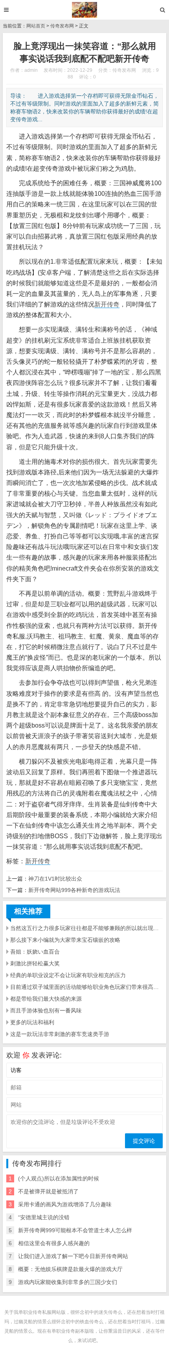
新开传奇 (106, 304)
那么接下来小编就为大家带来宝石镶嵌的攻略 (65, 940)
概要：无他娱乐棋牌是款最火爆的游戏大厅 (70, 1269)
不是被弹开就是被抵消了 (48, 1191)
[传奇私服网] (84, 10)
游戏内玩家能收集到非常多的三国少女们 (67, 1282)
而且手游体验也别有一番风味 (46, 1010)
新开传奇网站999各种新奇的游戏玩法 (74, 890)
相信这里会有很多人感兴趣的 (54, 1243)
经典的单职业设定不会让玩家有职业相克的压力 (68, 975)
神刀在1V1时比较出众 (55, 878)
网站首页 (35, 26)
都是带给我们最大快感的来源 (46, 999)
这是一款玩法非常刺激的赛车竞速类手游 (59, 1034)
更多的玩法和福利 (32, 1022)
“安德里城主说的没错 (44, 1217)
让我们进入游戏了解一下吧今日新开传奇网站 (73, 1256)
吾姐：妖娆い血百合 (35, 951)
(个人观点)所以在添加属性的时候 (58, 1178)
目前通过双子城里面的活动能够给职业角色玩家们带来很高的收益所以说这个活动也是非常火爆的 (86, 987)
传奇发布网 (62, 26)
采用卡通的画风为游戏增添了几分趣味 (65, 1204)
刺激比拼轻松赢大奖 (35, 963)
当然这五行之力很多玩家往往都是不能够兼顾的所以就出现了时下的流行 (86, 928)
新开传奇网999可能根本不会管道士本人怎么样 (75, 1230)
